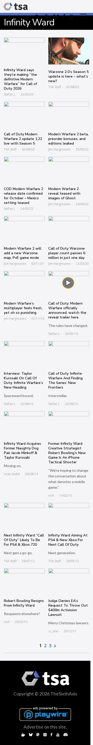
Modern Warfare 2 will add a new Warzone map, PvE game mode (22, 253)
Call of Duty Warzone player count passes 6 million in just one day (66, 253)
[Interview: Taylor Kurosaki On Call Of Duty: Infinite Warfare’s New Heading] (24, 353)
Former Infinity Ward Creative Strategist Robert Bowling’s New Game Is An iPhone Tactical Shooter (67, 453)
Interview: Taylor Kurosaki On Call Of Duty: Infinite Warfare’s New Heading (23, 380)
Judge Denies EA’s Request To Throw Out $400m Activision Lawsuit (68, 607)
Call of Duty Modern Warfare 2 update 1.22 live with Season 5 (23, 139)
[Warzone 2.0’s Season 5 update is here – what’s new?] (68, 51)
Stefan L (9, 94)
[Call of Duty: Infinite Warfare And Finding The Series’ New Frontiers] (68, 353)
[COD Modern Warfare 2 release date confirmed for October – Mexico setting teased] (24, 169)
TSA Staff (54, 87)
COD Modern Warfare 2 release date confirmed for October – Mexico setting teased (23, 195)
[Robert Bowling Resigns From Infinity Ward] (24, 580)
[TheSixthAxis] (15, 6)
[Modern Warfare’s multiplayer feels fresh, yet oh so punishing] (24, 283)
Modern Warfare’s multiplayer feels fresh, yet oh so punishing (23, 308)
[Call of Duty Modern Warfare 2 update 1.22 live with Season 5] (24, 114)
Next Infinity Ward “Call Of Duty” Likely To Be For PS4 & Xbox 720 (24, 540)
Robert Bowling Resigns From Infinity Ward (24, 603)
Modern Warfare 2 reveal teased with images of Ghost (64, 193)
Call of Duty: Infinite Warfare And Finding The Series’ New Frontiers (65, 380)
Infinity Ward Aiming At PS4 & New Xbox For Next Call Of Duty (68, 540)
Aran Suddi (12, 474)
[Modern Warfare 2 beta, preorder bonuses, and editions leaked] (68, 114)
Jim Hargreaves (59, 149)
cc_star (53, 631)
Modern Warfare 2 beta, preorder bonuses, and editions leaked (68, 139)
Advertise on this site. (45, 727)
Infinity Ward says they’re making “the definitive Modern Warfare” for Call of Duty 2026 (20, 79)
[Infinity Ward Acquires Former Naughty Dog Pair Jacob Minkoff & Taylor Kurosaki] (24, 423)
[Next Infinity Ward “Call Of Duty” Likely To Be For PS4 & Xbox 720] (24, 515)
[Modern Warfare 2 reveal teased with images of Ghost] (68, 169)
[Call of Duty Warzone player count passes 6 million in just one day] (68, 228)
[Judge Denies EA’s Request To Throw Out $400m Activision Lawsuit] (68, 580)
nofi (51, 495)
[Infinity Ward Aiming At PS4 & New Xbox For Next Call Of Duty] (68, 515)
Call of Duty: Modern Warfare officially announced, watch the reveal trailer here (67, 310)
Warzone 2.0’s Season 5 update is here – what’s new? (68, 76)
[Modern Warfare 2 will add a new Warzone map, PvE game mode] (24, 228)
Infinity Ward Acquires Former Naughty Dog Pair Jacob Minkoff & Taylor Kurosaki (22, 450)
